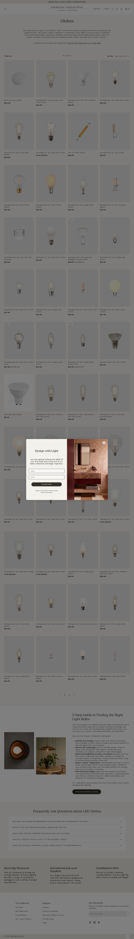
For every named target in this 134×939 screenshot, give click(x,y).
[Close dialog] (104, 443)
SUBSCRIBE (47, 484)
